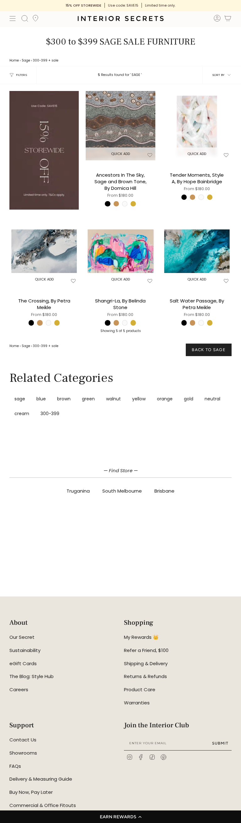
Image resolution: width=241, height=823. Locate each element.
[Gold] (133, 203)
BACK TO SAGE (209, 349)
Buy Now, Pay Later (31, 792)
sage (19, 399)
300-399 (40, 60)
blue (41, 399)
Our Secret (22, 637)
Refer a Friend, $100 (146, 650)
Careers (18, 689)
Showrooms (23, 753)
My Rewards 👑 (141, 637)
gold (188, 399)
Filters (21, 75)
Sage (26, 60)
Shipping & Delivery (146, 663)
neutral (212, 399)
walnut (113, 399)
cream (21, 413)
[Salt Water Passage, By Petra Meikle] (197, 251)
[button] (120, 816)
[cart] (227, 19)
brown (64, 399)
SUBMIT (220, 743)
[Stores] (35, 20)
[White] (124, 203)
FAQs (15, 766)
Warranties (137, 702)
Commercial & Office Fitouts (42, 805)
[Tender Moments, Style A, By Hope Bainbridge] (197, 125)
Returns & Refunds (145, 676)
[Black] (107, 203)
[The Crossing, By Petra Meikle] (44, 251)
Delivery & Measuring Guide (40, 779)
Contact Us (22, 739)
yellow (139, 399)
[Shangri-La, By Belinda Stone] (120, 251)
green (88, 399)
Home (14, 60)
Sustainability (24, 650)
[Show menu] (12, 18)
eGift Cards (23, 663)
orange (165, 399)
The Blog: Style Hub (31, 676)
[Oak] (116, 203)
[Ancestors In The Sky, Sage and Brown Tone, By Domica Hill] (120, 125)
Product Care (139, 689)
